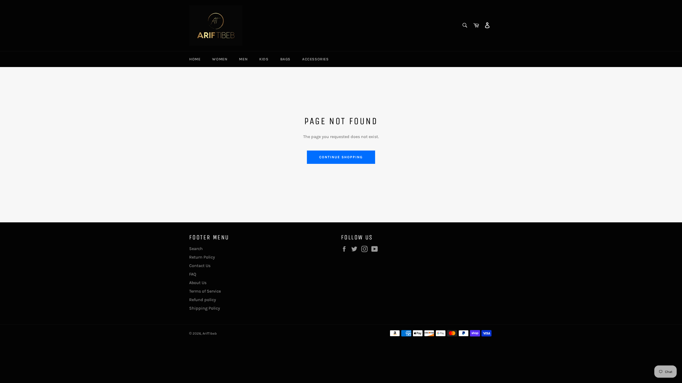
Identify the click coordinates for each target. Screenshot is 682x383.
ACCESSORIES (315, 59)
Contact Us (199, 265)
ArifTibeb (209, 333)
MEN (243, 59)
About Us (197, 282)
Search (196, 248)
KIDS (263, 59)
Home (194, 59)
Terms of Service (205, 291)
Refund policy (202, 299)
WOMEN (219, 59)
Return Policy (202, 257)
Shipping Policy (204, 308)
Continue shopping (341, 157)
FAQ (192, 274)
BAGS (285, 59)
